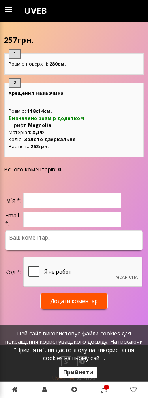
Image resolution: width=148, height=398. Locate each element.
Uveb (35, 10)
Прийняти (78, 372)
